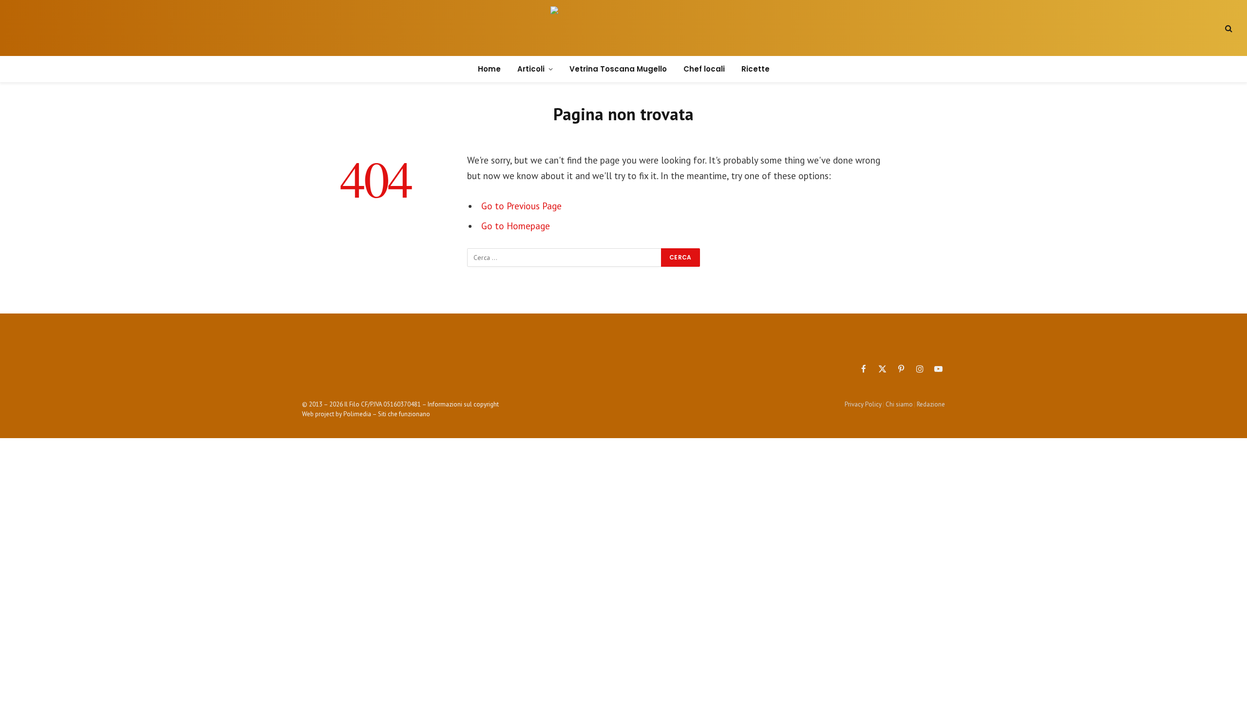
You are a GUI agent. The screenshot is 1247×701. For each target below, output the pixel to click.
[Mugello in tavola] (623, 28)
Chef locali (704, 69)
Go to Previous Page (521, 206)
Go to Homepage (515, 226)
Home (489, 69)
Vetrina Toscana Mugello (618, 69)
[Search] (1227, 28)
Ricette (755, 69)
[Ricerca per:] (564, 257)
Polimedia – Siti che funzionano (386, 414)
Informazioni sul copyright (463, 404)
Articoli (531, 69)
